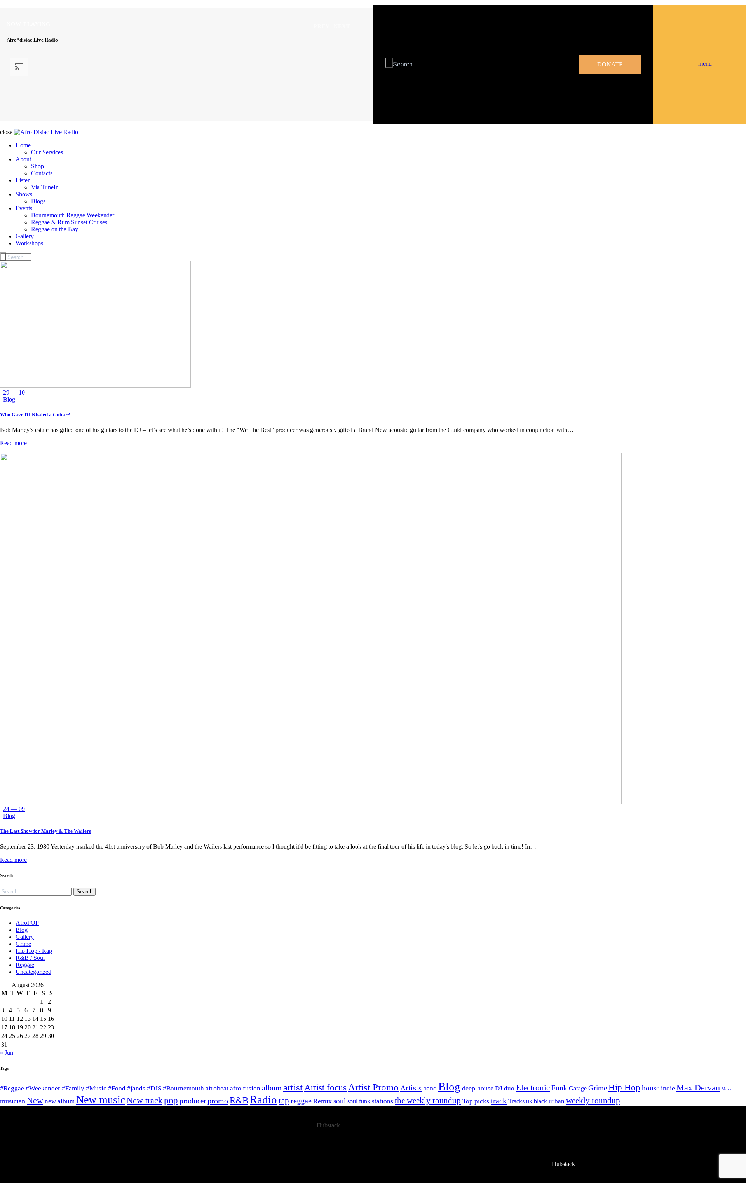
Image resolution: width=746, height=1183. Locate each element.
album (272, 1087)
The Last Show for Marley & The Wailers (45, 831)
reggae (301, 1100)
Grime (23, 943)
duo (509, 1088)
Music (727, 1089)
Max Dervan (698, 1087)
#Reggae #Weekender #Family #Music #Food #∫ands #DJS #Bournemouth (102, 1088)
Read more (13, 443)
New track (144, 1100)
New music (100, 1100)
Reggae (25, 964)
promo (217, 1100)
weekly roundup (593, 1100)
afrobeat (217, 1088)
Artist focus (325, 1087)
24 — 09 (14, 809)
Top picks (475, 1101)
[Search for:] (36, 891)
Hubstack (328, 1125)
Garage (578, 1088)
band (430, 1088)
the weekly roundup (428, 1100)
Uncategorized (33, 971)
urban (557, 1101)
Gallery (25, 936)
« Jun (6, 1052)
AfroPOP (27, 922)
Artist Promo (373, 1087)
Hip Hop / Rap (34, 950)
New (35, 1100)
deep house (477, 1088)
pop (171, 1100)
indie (668, 1088)
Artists (411, 1087)
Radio (263, 1099)
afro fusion (245, 1088)
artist (293, 1087)
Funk (559, 1088)
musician (12, 1101)
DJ (498, 1088)
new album (60, 1101)
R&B (239, 1100)
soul (339, 1101)
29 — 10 (14, 392)
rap (284, 1100)
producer (193, 1101)
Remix (322, 1101)
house (650, 1088)
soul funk (358, 1101)
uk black (536, 1101)
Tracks (516, 1101)
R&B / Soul (30, 957)
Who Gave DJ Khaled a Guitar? (35, 415)
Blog (9, 399)
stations (382, 1101)
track (499, 1100)
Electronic (533, 1087)
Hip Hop (624, 1087)
